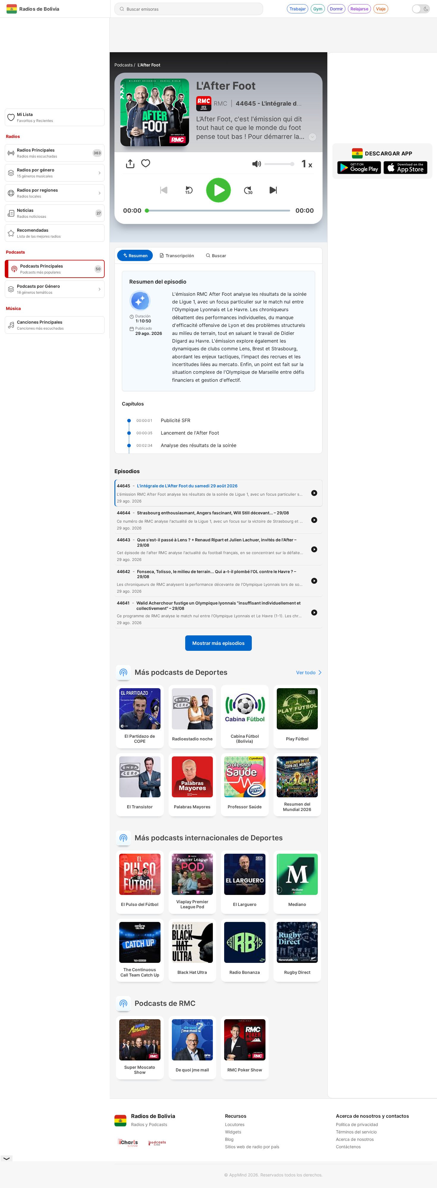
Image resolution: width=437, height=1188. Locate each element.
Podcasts (123, 64)
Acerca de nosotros (355, 1139)
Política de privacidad (357, 1124)
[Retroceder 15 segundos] (188, 190)
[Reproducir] (218, 190)
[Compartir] (130, 163)
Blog (229, 1139)
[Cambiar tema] (421, 8)
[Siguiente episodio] (272, 190)
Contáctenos (348, 1146)
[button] (256, 164)
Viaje (381, 8)
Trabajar (298, 8)
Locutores (234, 1124)
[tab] (135, 255)
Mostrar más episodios (218, 643)
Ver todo (306, 672)
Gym (317, 8)
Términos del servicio (356, 1131)
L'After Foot (149, 64)
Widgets (233, 1131)
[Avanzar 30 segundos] (248, 190)
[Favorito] (145, 163)
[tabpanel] (218, 359)
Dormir (336, 8)
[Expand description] (312, 137)
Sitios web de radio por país (252, 1146)
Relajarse (359, 8)
